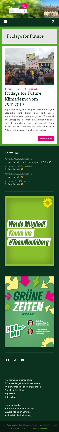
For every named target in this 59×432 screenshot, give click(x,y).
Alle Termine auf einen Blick (18, 379)
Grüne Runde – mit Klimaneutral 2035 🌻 (28, 162)
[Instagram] (15, 360)
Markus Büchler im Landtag (18, 415)
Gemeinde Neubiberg (15, 390)
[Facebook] (7, 360)
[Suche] (53, 22)
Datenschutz (11, 397)
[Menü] (5, 22)
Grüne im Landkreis (14, 404)
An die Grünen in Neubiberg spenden (23, 386)
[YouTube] (22, 360)
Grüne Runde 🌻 (14, 169)
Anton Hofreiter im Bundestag (19, 408)
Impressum (10, 393)
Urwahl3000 (42, 425)
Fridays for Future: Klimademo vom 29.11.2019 (24, 99)
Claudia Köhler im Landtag (18, 411)
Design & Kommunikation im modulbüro (32, 428)
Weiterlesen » (46, 138)
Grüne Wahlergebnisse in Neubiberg (22, 383)
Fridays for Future (14, 89)
